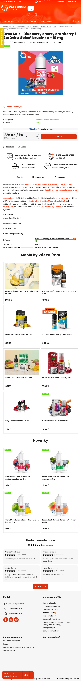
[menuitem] (10, 21)
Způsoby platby (48, 616)
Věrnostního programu (45, 129)
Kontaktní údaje (48, 603)
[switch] (39, 1)
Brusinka (47, 247)
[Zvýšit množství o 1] (36, 136)
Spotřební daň (8, 650)
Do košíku (58, 136)
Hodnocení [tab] (38, 177)
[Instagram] (10, 619)
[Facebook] (4, 619)
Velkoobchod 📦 (48, 613)
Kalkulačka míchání (50, 631)
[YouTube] (15, 619)
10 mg (37, 244)
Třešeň (54, 247)
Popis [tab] (19, 177)
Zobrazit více (39, 586)
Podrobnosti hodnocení (37, 42)
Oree (58, 42)
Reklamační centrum (50, 619)
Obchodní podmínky (50, 606)
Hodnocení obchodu (39, 540)
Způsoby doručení (49, 609)
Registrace (71, 1)
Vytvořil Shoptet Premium (68, 678)
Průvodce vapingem (10, 641)
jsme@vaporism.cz (15, 604)
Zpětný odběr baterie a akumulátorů (17, 647)
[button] (21, 299)
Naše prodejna (48, 628)
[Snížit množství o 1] (25, 136)
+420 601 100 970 (15, 609)
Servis (4, 644)
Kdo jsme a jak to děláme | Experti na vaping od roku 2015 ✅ (57, 623)
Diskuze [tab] (59, 177)
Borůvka (38, 247)
